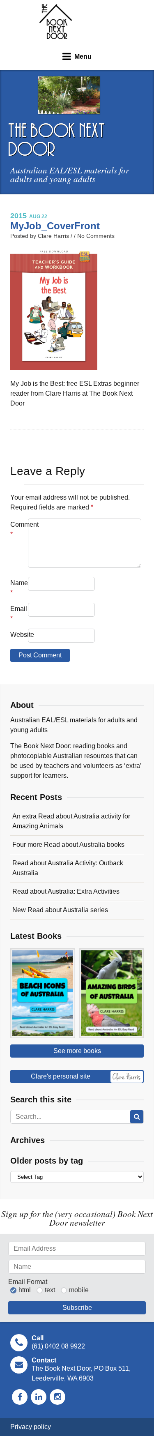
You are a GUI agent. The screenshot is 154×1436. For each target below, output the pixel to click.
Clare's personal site (60, 1076)
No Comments (96, 236)
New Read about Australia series (60, 909)
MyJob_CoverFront (55, 225)
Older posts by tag (46, 1160)
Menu (83, 56)
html (24, 1290)
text (50, 1290)
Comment (18, 529)
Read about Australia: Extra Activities (66, 891)
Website (18, 634)
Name (18, 587)
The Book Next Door (55, 21)
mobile (79, 1290)
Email (18, 613)
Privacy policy (30, 1426)
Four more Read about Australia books (68, 844)
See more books (77, 1050)
